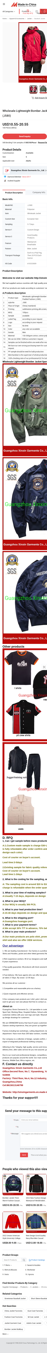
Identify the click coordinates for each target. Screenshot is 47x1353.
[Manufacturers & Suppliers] (23, 4)
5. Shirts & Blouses (10, 1270)
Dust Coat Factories (35, 1311)
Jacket (29, 18)
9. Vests (6, 1274)
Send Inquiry (24, 136)
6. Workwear (30, 1270)
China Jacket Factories (13, 1311)
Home (5, 18)
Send (24, 1155)
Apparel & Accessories (16, 18)
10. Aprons (29, 1274)
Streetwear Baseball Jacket (15, 1298)
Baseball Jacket (39, 18)
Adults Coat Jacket (33, 1323)
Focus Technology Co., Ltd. (32, 1343)
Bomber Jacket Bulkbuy (14, 1329)
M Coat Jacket (33, 1317)
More (5, 1334)
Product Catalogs (38, 1260)
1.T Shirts (6, 1265)
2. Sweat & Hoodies (32, 1265)
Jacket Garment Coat (13, 1323)
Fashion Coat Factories (14, 1317)
